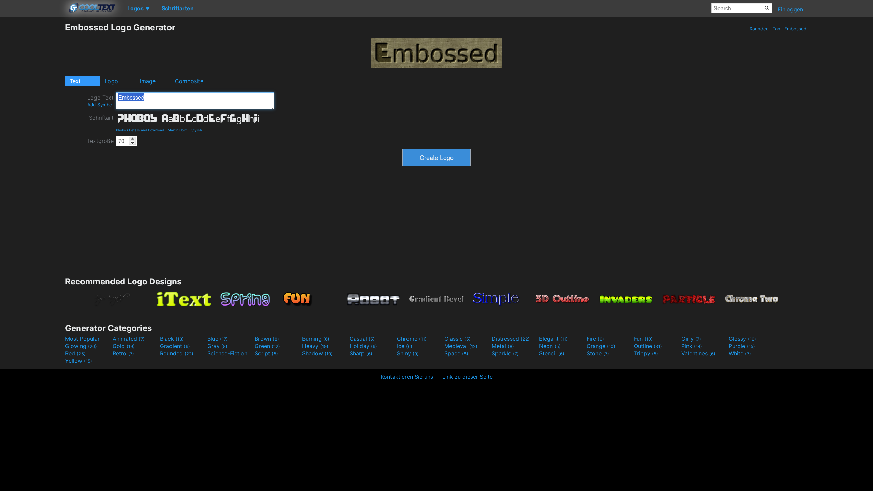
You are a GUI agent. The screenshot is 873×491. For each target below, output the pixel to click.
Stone (598, 353)
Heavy (315, 346)
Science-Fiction (230, 353)
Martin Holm (178, 130)
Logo (111, 81)
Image (148, 81)
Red (75, 353)
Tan (776, 28)
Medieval (460, 346)
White (740, 353)
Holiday (363, 346)
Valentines (698, 353)
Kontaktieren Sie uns (407, 376)
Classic (457, 338)
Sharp (361, 353)
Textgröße (100, 140)
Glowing (81, 346)
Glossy (742, 338)
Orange (601, 346)
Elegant (553, 338)
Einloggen (790, 9)
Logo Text (100, 100)
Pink (691, 346)
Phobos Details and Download (140, 130)
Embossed (795, 28)
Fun (643, 338)
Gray (217, 346)
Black (172, 338)
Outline (648, 346)
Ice (404, 346)
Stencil (551, 353)
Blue (217, 338)
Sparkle (505, 353)
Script (266, 353)
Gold (124, 346)
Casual (362, 338)
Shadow (317, 353)
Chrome (412, 338)
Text (75, 81)
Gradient (175, 346)
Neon (550, 346)
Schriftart (101, 117)
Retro (123, 353)
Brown (267, 338)
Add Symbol (100, 104)
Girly (691, 338)
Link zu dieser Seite (467, 376)
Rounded (759, 28)
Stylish (196, 130)
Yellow (78, 360)
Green (267, 346)
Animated (129, 338)
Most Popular (82, 338)
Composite (189, 81)
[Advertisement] (32, 124)
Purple (742, 346)
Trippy (646, 353)
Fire (595, 338)
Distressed (511, 338)
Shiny (408, 353)
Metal (503, 346)
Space (456, 353)
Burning (315, 338)
